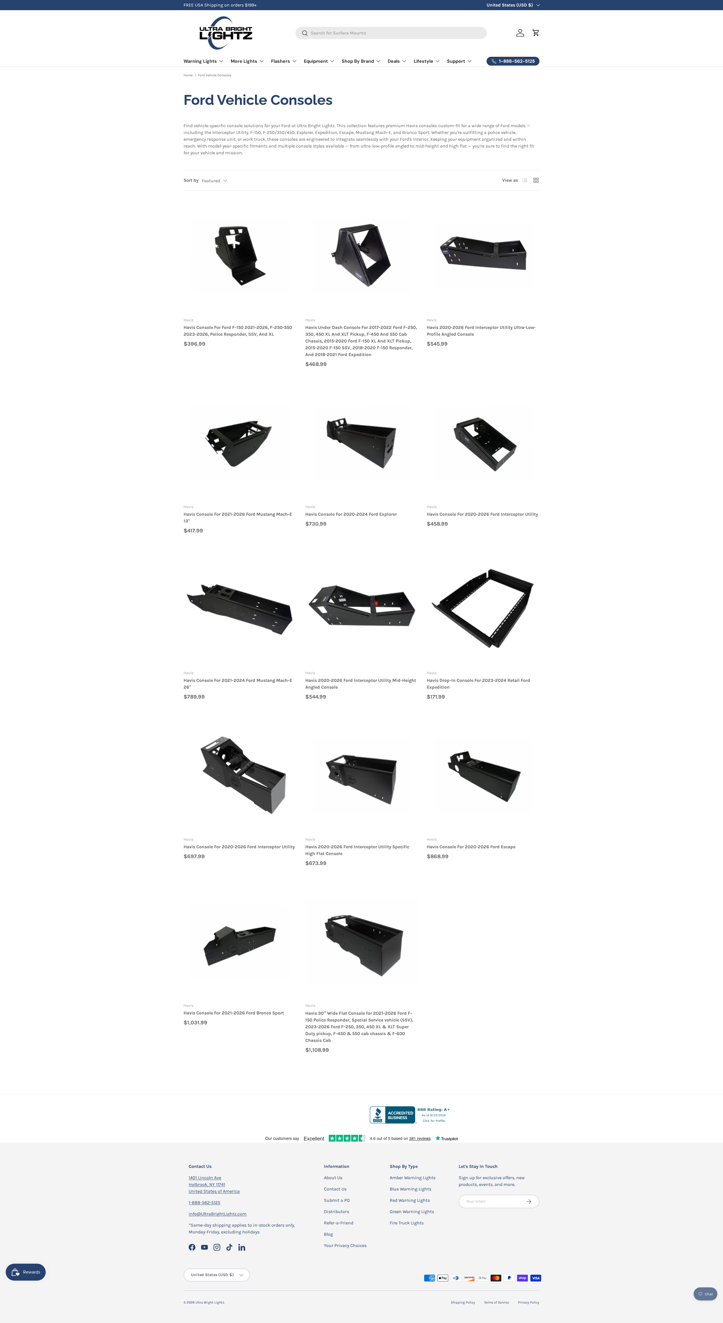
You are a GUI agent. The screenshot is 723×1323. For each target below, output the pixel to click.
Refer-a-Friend (338, 1223)
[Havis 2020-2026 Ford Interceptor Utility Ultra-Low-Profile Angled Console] (483, 256)
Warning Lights (200, 61)
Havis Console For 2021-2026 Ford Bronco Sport (234, 1013)
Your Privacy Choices (345, 1245)
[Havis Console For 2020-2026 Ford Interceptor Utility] (483, 443)
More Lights (244, 61)
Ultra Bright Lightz (209, 1302)
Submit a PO (337, 1200)
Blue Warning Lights (410, 1189)
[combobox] (391, 33)
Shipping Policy (463, 1302)
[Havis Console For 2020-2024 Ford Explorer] (361, 443)
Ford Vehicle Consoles (214, 75)
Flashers (280, 61)
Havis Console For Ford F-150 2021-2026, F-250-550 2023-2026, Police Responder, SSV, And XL (238, 331)
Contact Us (335, 1189)
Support (456, 61)
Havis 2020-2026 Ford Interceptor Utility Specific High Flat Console (357, 850)
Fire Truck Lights (407, 1223)
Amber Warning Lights (412, 1177)
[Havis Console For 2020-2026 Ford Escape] (483, 775)
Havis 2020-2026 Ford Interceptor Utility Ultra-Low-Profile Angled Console (481, 331)
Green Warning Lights (412, 1211)
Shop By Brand (358, 61)
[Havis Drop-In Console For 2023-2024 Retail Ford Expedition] (483, 609)
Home (188, 75)
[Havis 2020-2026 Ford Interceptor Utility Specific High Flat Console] (361, 775)
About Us (333, 1177)
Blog (328, 1234)
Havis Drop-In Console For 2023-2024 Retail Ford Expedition (478, 684)
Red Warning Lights (410, 1200)
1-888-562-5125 (204, 1202)
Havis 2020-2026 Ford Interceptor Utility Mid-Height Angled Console (360, 684)
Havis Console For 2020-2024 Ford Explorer (351, 514)
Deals (394, 61)
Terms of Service (496, 1302)
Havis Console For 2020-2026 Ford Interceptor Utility (482, 514)
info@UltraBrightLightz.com (218, 1213)
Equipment (316, 61)
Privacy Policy (528, 1302)
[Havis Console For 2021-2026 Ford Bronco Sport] (240, 942)
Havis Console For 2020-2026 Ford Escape (471, 846)
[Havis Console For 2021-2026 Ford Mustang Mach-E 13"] (240, 443)
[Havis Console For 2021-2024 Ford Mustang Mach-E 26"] (240, 609)
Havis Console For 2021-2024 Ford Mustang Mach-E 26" (238, 684)
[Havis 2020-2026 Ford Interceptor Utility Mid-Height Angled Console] (361, 609)
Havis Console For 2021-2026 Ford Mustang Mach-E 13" (238, 517)
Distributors (336, 1211)
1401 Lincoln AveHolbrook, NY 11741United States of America (214, 1184)
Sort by (191, 180)
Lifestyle (423, 61)
